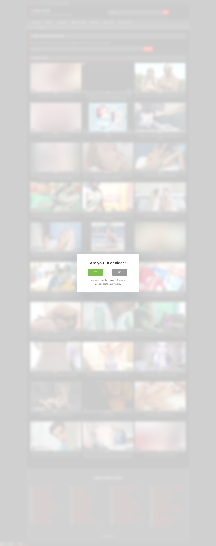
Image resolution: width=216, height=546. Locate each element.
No (119, 272)
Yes (95, 272)
